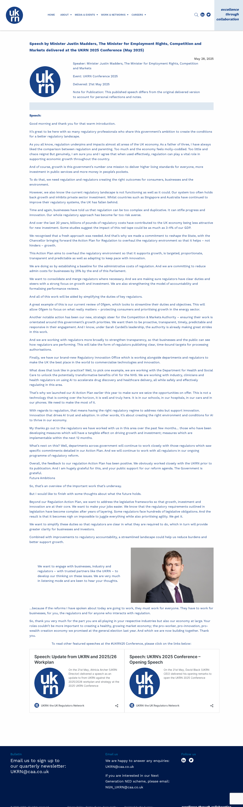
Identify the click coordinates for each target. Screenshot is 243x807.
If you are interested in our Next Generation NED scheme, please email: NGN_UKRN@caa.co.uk (138, 781)
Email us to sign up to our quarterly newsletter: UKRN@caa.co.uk (38, 766)
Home (51, 14)
